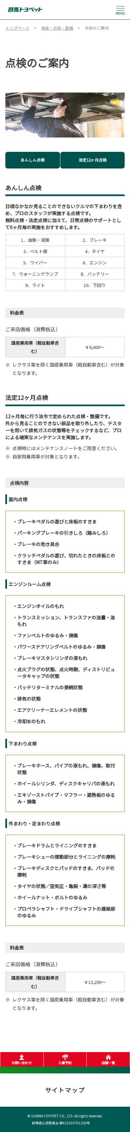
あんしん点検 (33, 159)
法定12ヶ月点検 (93, 159)
